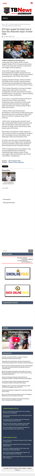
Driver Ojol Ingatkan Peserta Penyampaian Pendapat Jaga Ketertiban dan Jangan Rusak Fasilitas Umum (16, 428)
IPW (7, 24)
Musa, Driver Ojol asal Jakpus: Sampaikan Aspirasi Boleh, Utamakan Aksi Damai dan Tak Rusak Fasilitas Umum (16, 424)
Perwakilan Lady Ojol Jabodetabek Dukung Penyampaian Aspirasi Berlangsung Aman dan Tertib (16, 420)
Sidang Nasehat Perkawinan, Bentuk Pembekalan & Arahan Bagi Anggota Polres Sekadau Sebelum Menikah (17, 362)
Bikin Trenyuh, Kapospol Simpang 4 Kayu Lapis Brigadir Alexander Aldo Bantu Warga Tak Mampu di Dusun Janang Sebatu (17, 367)
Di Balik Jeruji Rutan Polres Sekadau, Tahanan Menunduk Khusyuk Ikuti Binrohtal (14, 357)
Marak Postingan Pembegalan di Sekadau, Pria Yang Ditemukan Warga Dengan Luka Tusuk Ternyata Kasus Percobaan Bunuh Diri (17, 373)
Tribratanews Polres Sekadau (19, 468)
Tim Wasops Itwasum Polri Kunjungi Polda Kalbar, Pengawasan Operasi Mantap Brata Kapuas (15, 382)
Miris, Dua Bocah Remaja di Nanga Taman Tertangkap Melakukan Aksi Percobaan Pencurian (17, 395)
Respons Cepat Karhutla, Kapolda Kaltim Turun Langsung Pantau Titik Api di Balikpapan (16, 412)
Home (3, 24)
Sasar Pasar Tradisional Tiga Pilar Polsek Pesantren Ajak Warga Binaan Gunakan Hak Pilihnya (16, 449)
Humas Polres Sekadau (16, 162)
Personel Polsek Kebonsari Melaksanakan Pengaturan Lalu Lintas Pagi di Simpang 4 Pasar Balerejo (16, 453)
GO (31, 251)
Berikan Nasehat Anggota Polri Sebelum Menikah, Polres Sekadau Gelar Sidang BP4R (15, 399)
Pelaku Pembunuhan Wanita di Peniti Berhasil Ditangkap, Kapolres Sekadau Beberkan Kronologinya (17, 377)
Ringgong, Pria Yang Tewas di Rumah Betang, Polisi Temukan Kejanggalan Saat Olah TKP (16, 386)
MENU (5, 3)
